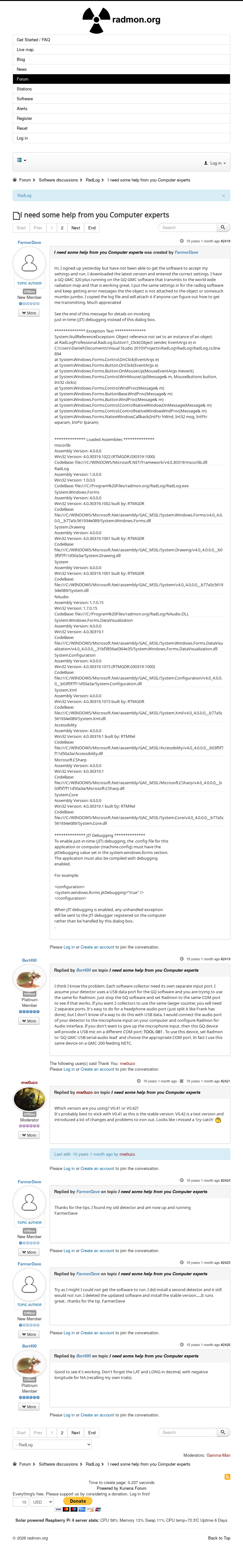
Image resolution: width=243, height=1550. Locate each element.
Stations (24, 89)
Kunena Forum (133, 1488)
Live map (25, 49)
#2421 (225, 1080)
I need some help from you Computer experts (98, 252)
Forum (22, 79)
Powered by (107, 1488)
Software (25, 98)
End (92, 228)
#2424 (225, 1180)
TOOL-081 (153, 1031)
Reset (22, 128)
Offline (29, 291)
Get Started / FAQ (33, 39)
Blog (21, 59)
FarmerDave (29, 242)
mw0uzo (127, 1063)
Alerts (22, 108)
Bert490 (29, 960)
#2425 (225, 1262)
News (22, 69)
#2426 (225, 1344)
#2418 (225, 240)
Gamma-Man (218, 1455)
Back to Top (219, 1538)
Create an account (97, 947)
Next (76, 228)
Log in (22, 138)
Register (24, 118)
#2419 (225, 958)
